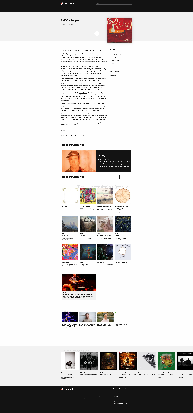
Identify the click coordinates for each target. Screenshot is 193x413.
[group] (70, 366)
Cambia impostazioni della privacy (120, 403)
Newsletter (116, 398)
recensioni (63, 14)
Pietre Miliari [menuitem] (78, 10)
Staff (97, 394)
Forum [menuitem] (120, 10)
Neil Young (63, 84)
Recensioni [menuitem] (70, 10)
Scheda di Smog (113, 75)
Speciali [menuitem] (105, 10)
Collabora (98, 398)
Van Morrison (96, 94)
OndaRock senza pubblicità (119, 399)
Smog (96, 50)
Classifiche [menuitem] (113, 10)
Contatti (98, 396)
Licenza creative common (119, 394)
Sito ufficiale (112, 77)
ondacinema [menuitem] (127, 10)
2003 (66, 14)
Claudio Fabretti (65, 35)
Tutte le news (94, 334)
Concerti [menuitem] (92, 10)
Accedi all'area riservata (118, 401)
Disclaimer (116, 396)
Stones (78, 89)
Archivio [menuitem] (98, 10)
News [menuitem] (85, 10)
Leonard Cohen (83, 93)
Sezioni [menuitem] (62, 10)
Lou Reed (65, 87)
